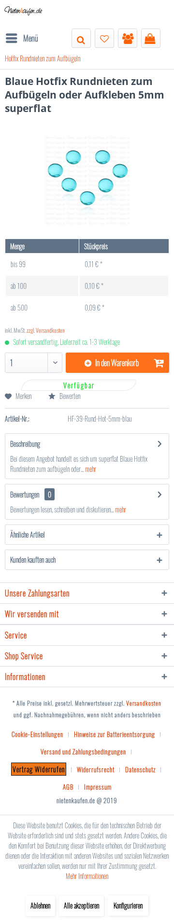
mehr (90, 469)
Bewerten (69, 396)
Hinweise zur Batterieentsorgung (114, 734)
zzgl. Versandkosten (46, 330)
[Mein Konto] (127, 38)
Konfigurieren (128, 905)
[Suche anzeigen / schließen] (81, 38)
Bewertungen (24, 494)
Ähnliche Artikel (27, 534)
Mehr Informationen (87, 876)
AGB (68, 787)
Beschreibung (25, 444)
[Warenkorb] (150, 38)
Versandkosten (143, 703)
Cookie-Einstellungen (37, 734)
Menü (30, 38)
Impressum (98, 787)
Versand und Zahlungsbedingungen (83, 751)
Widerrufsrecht (96, 769)
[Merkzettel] (104, 38)
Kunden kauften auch (33, 559)
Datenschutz (140, 769)
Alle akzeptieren (81, 905)
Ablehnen (40, 905)
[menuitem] (21, 38)
